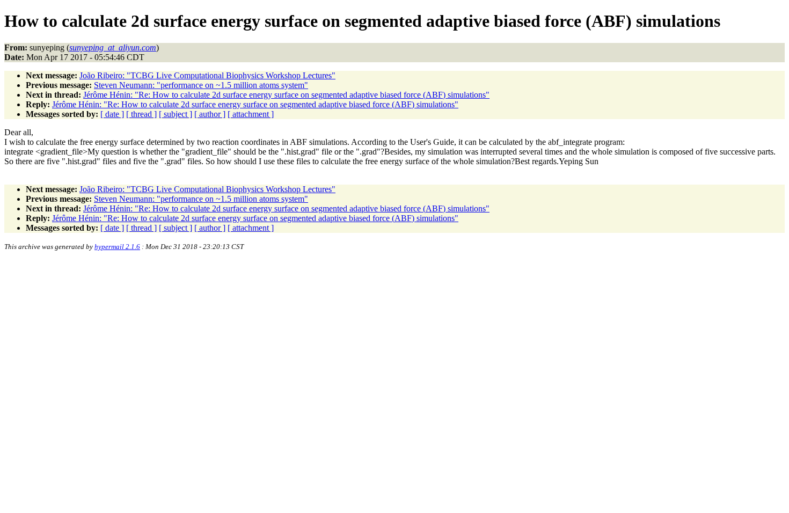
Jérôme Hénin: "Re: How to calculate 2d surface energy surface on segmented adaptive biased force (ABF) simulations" (286, 94)
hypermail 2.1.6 (117, 247)
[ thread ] (141, 114)
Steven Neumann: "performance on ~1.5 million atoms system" (201, 85)
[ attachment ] (251, 114)
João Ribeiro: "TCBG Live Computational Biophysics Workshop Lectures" (207, 75)
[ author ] (209, 114)
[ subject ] (175, 114)
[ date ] (112, 114)
